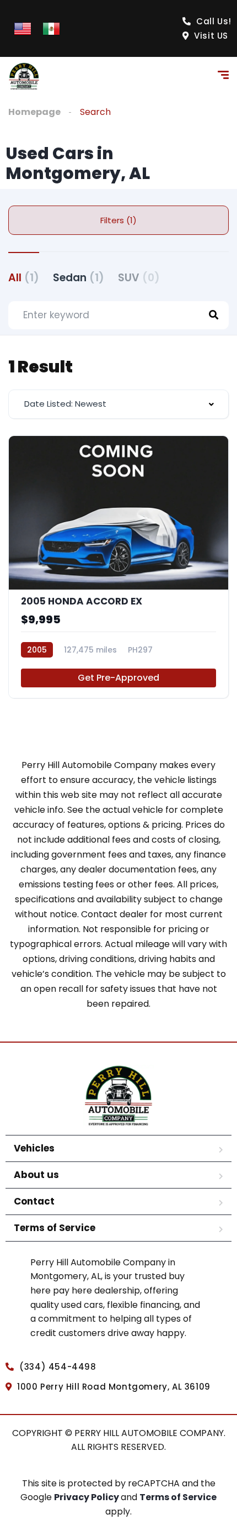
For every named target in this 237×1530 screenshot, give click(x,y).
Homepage (34, 112)
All (23, 277)
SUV (139, 277)
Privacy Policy (87, 1497)
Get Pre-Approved (118, 677)
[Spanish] (51, 28)
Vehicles (34, 1148)
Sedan (78, 277)
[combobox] (118, 404)
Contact (34, 1201)
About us (36, 1174)
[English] (22, 28)
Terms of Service (54, 1227)
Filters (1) (118, 220)
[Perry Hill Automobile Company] (24, 76)
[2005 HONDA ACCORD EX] (118, 567)
